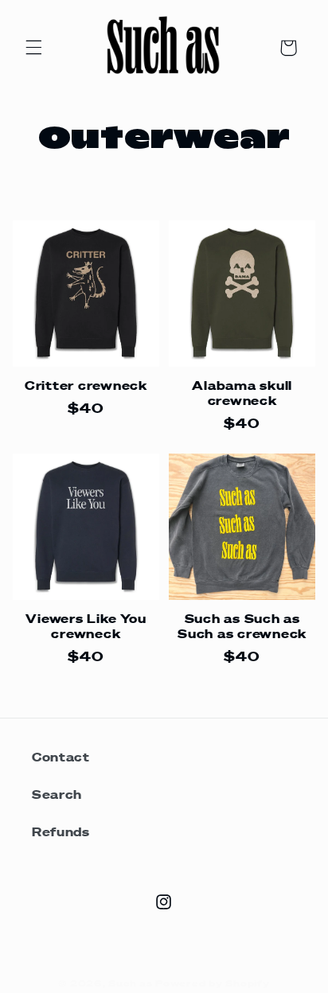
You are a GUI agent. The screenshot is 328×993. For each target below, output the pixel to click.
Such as (130, 983)
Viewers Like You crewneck (85, 626)
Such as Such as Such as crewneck (242, 626)
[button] (33, 47)
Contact (60, 756)
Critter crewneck (86, 385)
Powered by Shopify (212, 983)
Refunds (60, 831)
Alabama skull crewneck (242, 392)
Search (57, 793)
